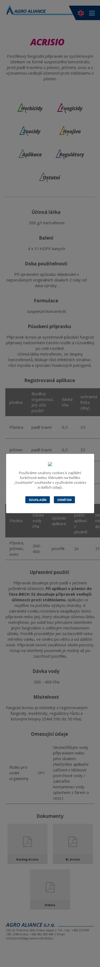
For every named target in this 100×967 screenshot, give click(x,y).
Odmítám (64, 499)
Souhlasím (37, 499)
